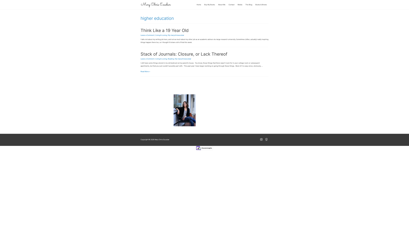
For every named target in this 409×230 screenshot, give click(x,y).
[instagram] (262, 139)
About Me (221, 5)
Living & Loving (161, 35)
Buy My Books (209, 5)
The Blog (248, 5)
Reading (171, 59)
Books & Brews (261, 5)
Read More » (145, 71)
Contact (231, 5)
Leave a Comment (147, 35)
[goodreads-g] (267, 139)
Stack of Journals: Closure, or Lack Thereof (184, 54)
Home (199, 5)
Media (240, 5)
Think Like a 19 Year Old (165, 30)
